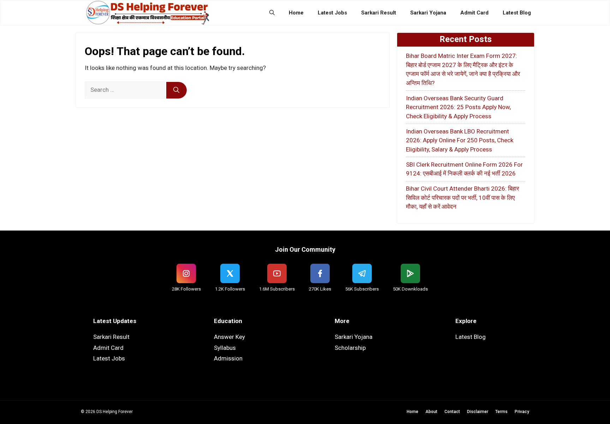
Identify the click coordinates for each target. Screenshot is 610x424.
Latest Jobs (332, 13)
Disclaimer (477, 411)
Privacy (522, 411)
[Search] (176, 90)
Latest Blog (517, 13)
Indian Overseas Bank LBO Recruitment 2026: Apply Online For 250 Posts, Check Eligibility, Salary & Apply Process (459, 140)
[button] (272, 12)
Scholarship (350, 347)
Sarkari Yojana (428, 13)
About (431, 411)
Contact (452, 411)
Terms (501, 411)
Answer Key (229, 336)
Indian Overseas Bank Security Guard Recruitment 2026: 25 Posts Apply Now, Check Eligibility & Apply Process (458, 107)
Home (296, 13)
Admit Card (474, 13)
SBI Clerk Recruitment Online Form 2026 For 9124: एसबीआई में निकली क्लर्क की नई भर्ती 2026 (464, 169)
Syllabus (225, 347)
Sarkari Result (378, 13)
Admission (228, 358)
